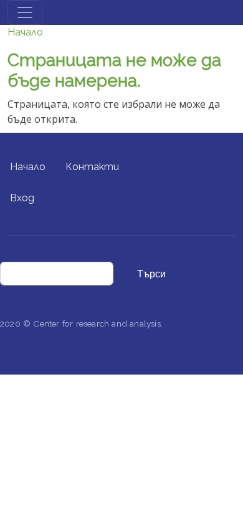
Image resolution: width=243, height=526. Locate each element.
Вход (22, 198)
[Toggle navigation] (24, 12)
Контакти (92, 167)
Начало (25, 32)
